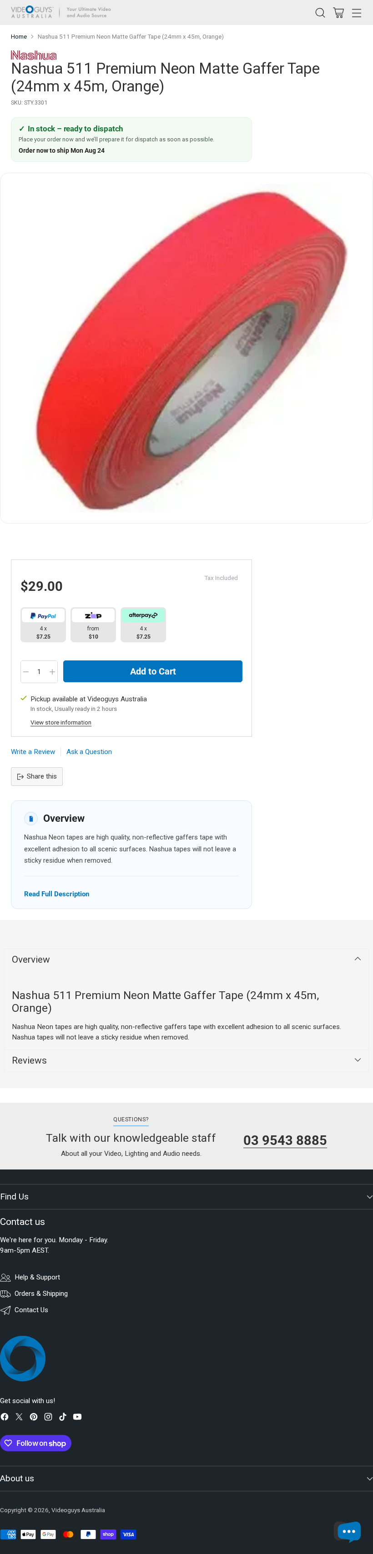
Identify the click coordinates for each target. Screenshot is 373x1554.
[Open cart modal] (338, 12)
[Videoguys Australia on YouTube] (77, 1418)
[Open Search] (320, 12)
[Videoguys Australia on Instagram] (48, 1418)
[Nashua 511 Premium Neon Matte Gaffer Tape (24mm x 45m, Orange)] (186, 348)
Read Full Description (56, 894)
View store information (60, 722)
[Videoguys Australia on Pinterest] (33, 1418)
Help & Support (37, 1277)
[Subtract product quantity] (26, 672)
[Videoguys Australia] (63, 12)
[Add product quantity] (52, 672)
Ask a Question (89, 752)
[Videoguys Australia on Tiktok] (62, 1418)
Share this (42, 776)
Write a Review (33, 752)
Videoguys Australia (78, 1510)
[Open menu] (356, 12)
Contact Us (31, 1310)
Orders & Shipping (41, 1293)
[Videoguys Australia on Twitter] (19, 1418)
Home (19, 36)
